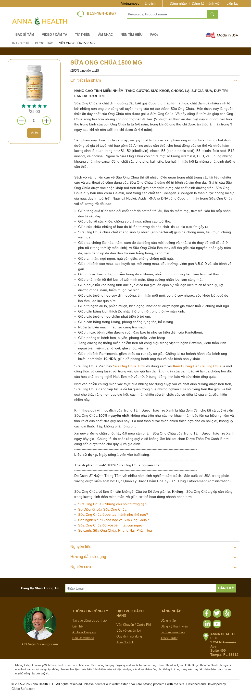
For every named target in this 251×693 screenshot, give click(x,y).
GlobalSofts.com (23, 689)
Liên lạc (232, 3)
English (150, 3)
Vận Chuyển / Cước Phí (133, 624)
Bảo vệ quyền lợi (128, 630)
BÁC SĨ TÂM (24, 34)
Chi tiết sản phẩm (85, 80)
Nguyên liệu (80, 547)
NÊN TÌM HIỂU (131, 34)
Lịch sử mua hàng (173, 632)
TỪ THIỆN (82, 34)
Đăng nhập (178, 3)
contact (100, 684)
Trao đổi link (125, 642)
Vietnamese (130, 3)
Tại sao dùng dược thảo (89, 620)
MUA (34, 133)
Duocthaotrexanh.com (63, 665)
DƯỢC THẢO (44, 43)
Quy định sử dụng (129, 636)
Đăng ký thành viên (207, 3)
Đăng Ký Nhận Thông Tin (40, 588)
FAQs (154, 34)
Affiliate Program (84, 632)
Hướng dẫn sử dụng (88, 557)
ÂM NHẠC (105, 34)
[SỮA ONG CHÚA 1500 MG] (34, 83)
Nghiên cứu (80, 567)
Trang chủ (20, 43)
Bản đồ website (83, 638)
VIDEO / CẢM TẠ (54, 34)
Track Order (169, 638)
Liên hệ (77, 626)
